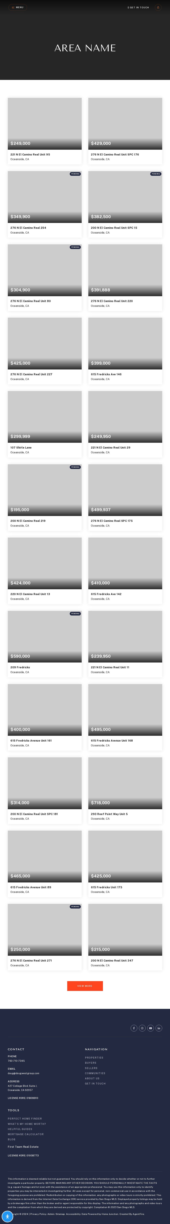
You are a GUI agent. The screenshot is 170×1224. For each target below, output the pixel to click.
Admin (51, 1214)
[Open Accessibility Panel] (7, 1216)
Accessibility (73, 1214)
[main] (85, 504)
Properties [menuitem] (94, 1057)
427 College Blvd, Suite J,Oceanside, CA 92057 (22, 1088)
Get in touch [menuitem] (95, 1083)
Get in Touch (139, 7)
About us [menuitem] (92, 1078)
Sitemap (60, 1214)
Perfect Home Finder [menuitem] (25, 1118)
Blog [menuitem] (11, 1139)
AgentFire (138, 1214)
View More (85, 986)
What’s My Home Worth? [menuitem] (27, 1124)
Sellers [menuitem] (91, 1068)
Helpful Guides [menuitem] (20, 1129)
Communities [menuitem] (95, 1073)
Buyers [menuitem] (90, 1063)
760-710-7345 (16, 1061)
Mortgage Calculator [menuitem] (26, 1134)
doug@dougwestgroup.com (23, 1073)
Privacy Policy (38, 1214)
